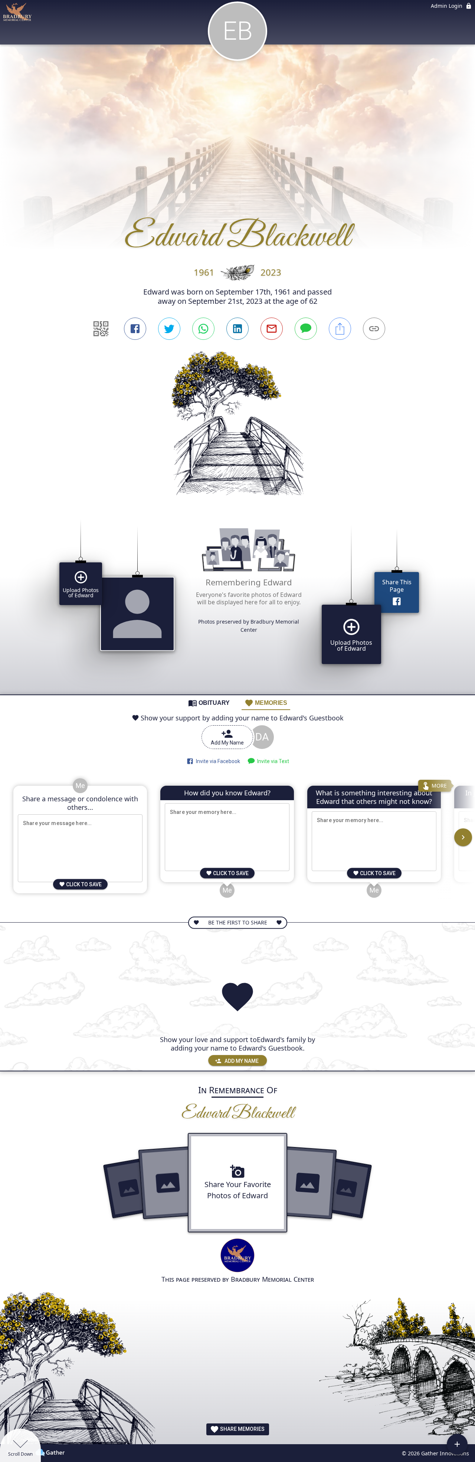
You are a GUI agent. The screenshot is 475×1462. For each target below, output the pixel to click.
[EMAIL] (272, 329)
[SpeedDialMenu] (457, 1444)
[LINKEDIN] (237, 329)
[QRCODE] (101, 329)
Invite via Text (272, 761)
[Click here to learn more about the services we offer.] (237, 1256)
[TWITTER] (169, 329)
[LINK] (374, 329)
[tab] (209, 702)
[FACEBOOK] (135, 329)
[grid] (237, 601)
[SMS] (306, 329)
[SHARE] (340, 329)
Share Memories (242, 1429)
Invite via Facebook (217, 761)
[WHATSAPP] (203, 329)
